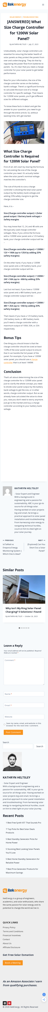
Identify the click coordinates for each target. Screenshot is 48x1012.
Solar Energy (15, 17)
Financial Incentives (12, 935)
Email (8, 705)
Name (8, 694)
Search (6, 742)
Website (8, 716)
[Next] (41, 600)
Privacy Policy (9, 927)
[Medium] (5, 1003)
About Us (7, 943)
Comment (10, 660)
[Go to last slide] (7, 600)
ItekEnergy (8, 898)
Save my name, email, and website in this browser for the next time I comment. (23, 724)
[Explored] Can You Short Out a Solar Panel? (36, 545)
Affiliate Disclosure (11, 947)
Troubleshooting (30, 17)
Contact (6, 939)
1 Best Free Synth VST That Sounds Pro (23, 822)
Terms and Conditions (13, 931)
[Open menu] (43, 4)
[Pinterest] (9, 1003)
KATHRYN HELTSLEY (19, 44)
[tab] (19, 628)
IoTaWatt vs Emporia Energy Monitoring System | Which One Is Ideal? (12, 547)
